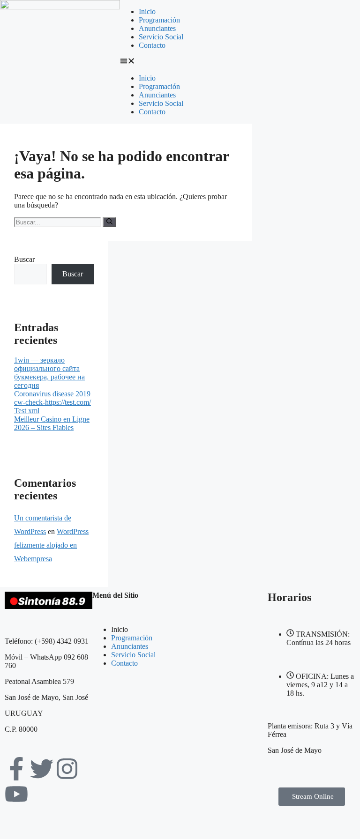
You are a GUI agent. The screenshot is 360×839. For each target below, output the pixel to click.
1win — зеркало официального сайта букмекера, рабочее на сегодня (49, 372)
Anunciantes (157, 28)
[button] (180, 62)
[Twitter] (41, 768)
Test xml (26, 411)
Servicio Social (161, 37)
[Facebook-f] (16, 768)
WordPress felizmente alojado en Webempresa (51, 545)
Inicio (147, 11)
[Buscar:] (58, 222)
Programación (159, 20)
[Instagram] (67, 768)
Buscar (24, 259)
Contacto (152, 45)
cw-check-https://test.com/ (52, 402)
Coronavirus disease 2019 (52, 394)
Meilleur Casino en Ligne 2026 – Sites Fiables (52, 423)
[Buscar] (109, 222)
